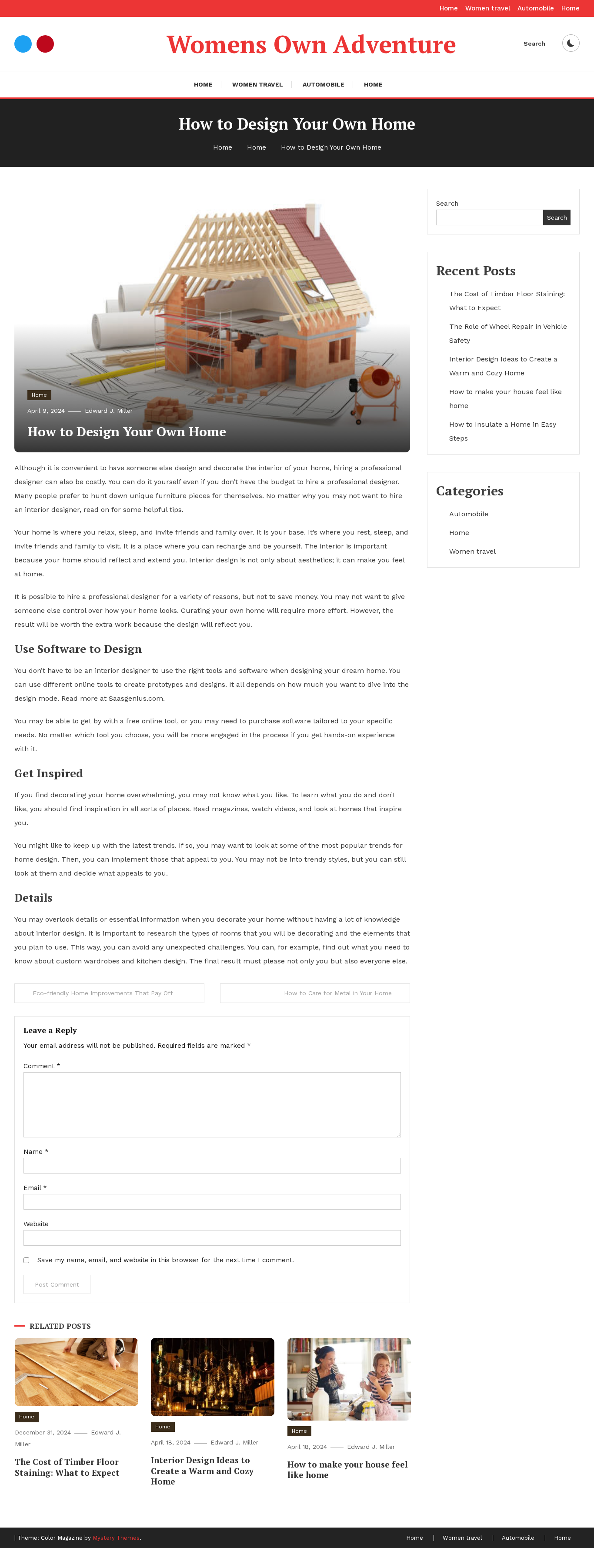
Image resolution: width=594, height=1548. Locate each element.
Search (534, 43)
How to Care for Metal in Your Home (338, 993)
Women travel (487, 8)
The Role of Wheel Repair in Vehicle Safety (508, 333)
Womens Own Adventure (311, 44)
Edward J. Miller (109, 410)
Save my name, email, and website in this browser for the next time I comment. (165, 1260)
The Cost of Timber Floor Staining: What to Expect (67, 1467)
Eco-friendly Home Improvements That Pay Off (103, 993)
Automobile (535, 8)
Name (36, 1152)
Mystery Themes (116, 1538)
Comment (41, 1066)
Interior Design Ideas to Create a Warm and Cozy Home (202, 1470)
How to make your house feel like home (347, 1470)
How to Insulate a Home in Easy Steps (502, 431)
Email (35, 1188)
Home (449, 8)
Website (36, 1224)
